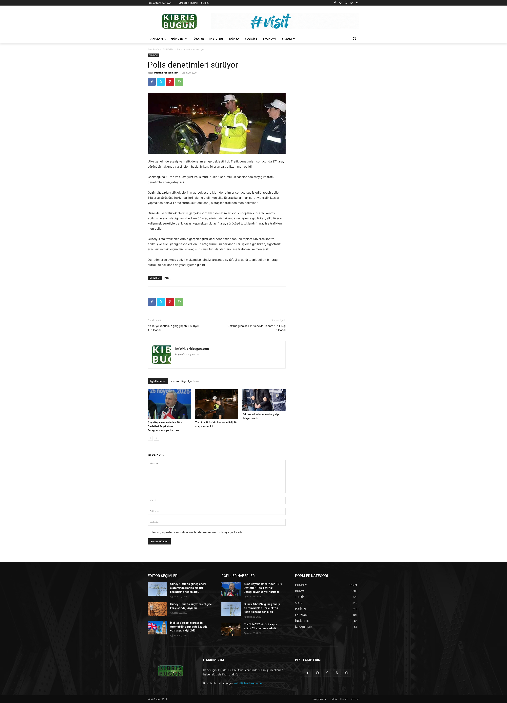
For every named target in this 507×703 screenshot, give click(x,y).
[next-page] (156, 438)
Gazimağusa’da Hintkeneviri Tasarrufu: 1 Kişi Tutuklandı (257, 328)
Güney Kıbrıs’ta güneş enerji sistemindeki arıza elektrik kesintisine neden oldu (188, 587)
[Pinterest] (170, 82)
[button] (354, 38)
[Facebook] (335, 3)
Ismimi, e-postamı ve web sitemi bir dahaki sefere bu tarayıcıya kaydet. (198, 532)
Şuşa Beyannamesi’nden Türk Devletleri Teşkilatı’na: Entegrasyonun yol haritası (165, 426)
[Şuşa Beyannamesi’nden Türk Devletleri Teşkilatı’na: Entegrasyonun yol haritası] (169, 404)
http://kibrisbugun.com (187, 354)
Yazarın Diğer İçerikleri (185, 381)
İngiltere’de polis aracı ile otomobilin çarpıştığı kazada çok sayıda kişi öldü (189, 626)
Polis (166, 277)
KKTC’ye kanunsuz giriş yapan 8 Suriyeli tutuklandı (173, 328)
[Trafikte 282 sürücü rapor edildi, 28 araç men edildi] (216, 404)
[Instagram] (340, 3)
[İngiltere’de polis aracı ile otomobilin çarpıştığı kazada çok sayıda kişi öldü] (157, 627)
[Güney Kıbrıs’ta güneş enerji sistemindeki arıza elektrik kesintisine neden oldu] (157, 589)
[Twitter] (346, 3)
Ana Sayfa (153, 49)
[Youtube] (357, 3)
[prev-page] (150, 438)
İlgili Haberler (158, 381)
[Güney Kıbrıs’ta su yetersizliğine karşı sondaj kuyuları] (157, 609)
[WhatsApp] (351, 3)
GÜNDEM (168, 49)
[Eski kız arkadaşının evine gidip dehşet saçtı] (264, 400)
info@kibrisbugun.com (166, 72)
